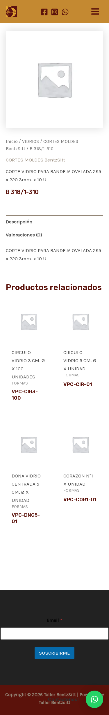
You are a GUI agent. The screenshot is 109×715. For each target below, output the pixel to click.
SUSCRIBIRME (54, 653)
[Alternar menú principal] (95, 11)
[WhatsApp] (65, 12)
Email (54, 620)
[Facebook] (44, 12)
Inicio (12, 141)
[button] (94, 699)
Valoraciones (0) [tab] (24, 235)
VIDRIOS (30, 141)
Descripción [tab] (19, 221)
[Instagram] (55, 12)
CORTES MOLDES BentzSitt (35, 160)
